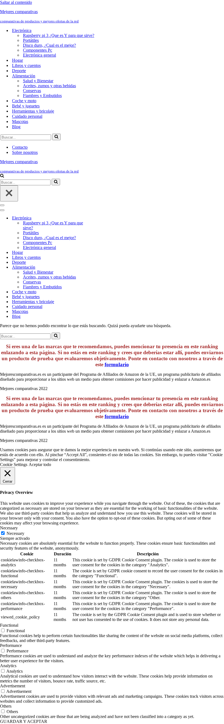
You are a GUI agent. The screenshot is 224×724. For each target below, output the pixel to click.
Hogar (17, 60)
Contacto (20, 147)
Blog (16, 126)
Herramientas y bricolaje (33, 111)
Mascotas (20, 121)
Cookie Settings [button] (13, 464)
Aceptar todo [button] (40, 464)
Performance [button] (11, 645)
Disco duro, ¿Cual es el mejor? (49, 45)
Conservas (32, 90)
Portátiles (31, 40)
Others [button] (5, 706)
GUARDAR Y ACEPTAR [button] (23, 721)
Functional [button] (9, 625)
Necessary (15, 533)
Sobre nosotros (25, 152)
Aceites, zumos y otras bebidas (49, 85)
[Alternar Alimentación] (95, 267)
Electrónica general (39, 55)
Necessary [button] (9, 528)
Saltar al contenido (16, 2)
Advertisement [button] (12, 686)
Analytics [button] (8, 665)
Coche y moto (24, 100)
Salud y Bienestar (38, 80)
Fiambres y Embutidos (42, 95)
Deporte (19, 70)
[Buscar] (56, 137)
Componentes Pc (37, 50)
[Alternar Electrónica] (95, 218)
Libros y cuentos (26, 65)
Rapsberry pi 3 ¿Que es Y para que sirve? (58, 35)
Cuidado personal (27, 116)
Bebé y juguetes (26, 106)
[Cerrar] (9, 193)
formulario (117, 364)
